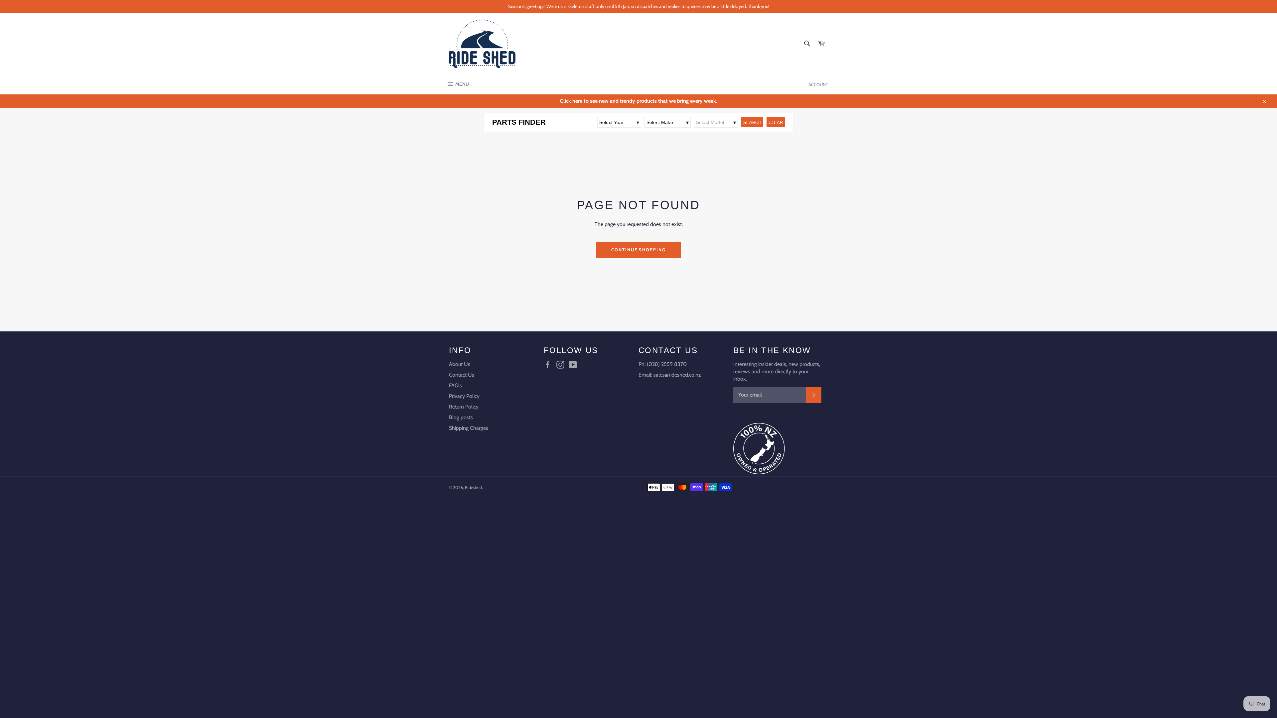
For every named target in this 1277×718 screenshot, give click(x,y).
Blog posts (461, 417)
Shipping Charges (468, 428)
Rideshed (473, 487)
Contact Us (461, 375)
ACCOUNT (818, 84)
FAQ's (455, 385)
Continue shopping (638, 249)
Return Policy (464, 407)
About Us (459, 364)
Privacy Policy (464, 396)
